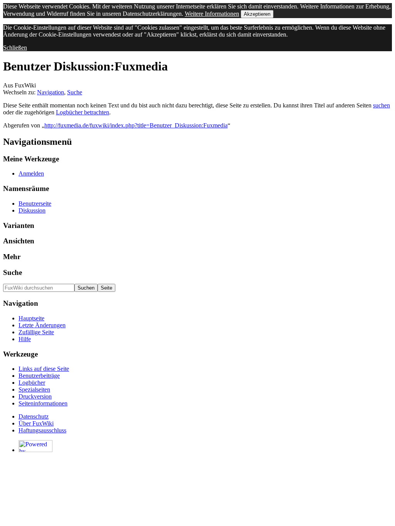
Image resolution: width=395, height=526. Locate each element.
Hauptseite (31, 318)
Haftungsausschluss (42, 430)
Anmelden (31, 173)
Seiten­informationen (43, 403)
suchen (381, 105)
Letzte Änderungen (42, 325)
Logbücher (32, 382)
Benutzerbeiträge (39, 375)
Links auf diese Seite (44, 368)
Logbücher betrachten (82, 112)
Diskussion (32, 210)
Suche (74, 92)
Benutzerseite (35, 203)
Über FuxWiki (36, 423)
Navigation (50, 92)
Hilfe (25, 339)
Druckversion (35, 396)
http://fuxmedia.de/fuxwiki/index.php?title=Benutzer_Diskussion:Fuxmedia (136, 125)
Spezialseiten (34, 389)
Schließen (15, 47)
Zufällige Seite (36, 332)
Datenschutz (34, 416)
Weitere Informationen (212, 13)
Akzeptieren (257, 14)
